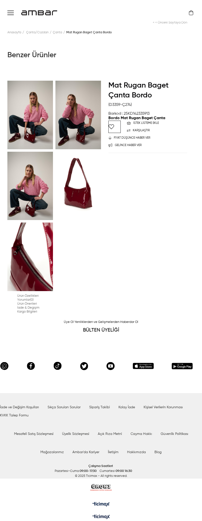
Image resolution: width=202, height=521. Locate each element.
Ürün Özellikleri (28, 296)
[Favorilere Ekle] (114, 127)
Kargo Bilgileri (27, 311)
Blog (158, 452)
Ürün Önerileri (27, 303)
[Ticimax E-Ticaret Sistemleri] (101, 517)
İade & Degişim (28, 307)
